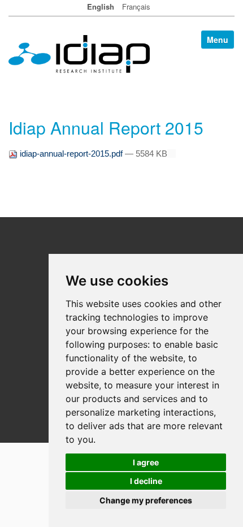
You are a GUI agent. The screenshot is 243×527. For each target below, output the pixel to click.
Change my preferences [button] (145, 500)
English (100, 6)
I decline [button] (146, 481)
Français (136, 6)
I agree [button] (146, 462)
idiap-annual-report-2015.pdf (71, 153)
